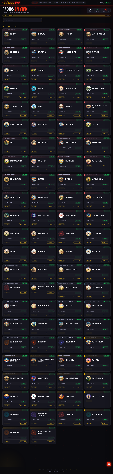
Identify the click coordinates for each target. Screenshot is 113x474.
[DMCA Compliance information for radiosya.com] (61, 471)
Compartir (7, 43)
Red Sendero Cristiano (45, 2)
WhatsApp (23, 39)
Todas (34, 2)
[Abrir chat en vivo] (109, 464)
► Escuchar (23, 43)
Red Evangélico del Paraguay (62, 2)
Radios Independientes (78, 2)
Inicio (101, 2)
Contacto (55, 471)
